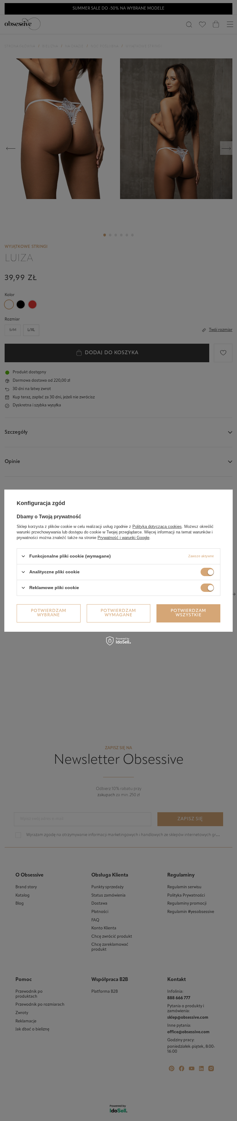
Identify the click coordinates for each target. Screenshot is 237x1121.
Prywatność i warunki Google (123, 537)
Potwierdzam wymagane (118, 613)
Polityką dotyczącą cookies (157, 526)
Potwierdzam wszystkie (188, 613)
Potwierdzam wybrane (48, 613)
